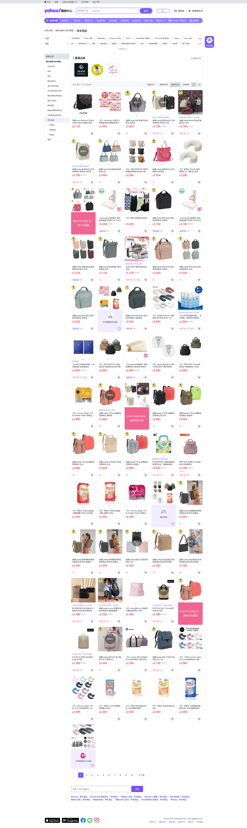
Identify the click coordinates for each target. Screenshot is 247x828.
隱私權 (190, 822)
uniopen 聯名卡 (179, 20)
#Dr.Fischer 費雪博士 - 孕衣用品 (104, 796)
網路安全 (181, 822)
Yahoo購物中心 (58, 11)
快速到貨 (101, 20)
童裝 (49, 71)
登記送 (77, 20)
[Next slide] (94, 102)
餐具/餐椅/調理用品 (54, 95)
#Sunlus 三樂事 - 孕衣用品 (156, 796)
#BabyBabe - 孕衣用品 (102, 799)
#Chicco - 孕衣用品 (79, 796)
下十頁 (141, 775)
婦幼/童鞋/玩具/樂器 (53, 61)
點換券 (65, 20)
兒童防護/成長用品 (54, 115)
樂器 (49, 139)
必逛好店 (137, 20)
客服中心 (152, 822)
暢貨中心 (89, 20)
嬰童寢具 (50, 105)
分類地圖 (199, 822)
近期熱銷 (186, 84)
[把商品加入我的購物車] (92, 133)
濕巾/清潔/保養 (53, 86)
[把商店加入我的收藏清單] (119, 328)
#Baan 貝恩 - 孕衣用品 (80, 799)
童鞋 (49, 76)
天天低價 (113, 20)
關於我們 (162, 822)
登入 (163, 10)
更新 (200, 818)
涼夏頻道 (125, 20)
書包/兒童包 (51, 100)
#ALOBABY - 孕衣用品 (179, 796)
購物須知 (172, 822)
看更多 (159, 20)
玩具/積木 (51, 66)
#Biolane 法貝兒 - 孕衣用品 (127, 799)
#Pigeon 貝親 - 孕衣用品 (131, 796)
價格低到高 (164, 84)
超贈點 (196, 20)
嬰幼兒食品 (51, 81)
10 (132, 775)
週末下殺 (148, 20)
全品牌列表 (196, 58)
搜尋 (137, 789)
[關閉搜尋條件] (87, 10)
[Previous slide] (72, 102)
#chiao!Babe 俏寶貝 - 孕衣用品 (155, 799)
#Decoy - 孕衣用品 (179, 799)
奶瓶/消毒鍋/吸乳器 (54, 110)
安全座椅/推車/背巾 (54, 90)
